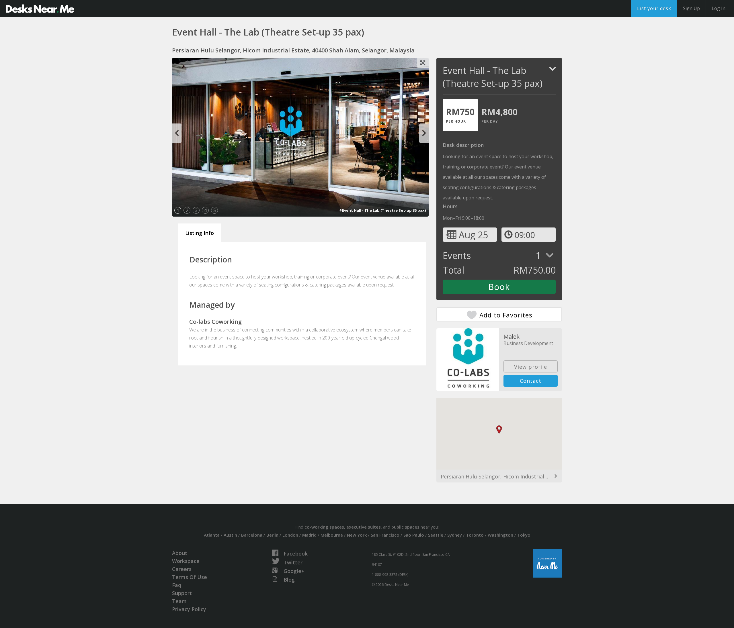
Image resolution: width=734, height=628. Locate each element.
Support (182, 593)
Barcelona (251, 535)
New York (357, 535)
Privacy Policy (189, 609)
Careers (182, 569)
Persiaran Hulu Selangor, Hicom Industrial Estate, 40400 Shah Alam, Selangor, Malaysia (499, 476)
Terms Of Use (189, 577)
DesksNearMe (40, 8)
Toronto (475, 535)
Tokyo (523, 535)
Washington (500, 535)
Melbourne (332, 535)
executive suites (363, 527)
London (290, 535)
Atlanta (212, 535)
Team (179, 601)
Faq (176, 585)
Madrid (309, 535)
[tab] (460, 115)
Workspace (186, 561)
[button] (499, 429)
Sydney (454, 535)
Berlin (272, 535)
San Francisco (385, 535)
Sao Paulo (413, 535)
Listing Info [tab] (199, 232)
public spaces (405, 527)
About (179, 553)
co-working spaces (324, 527)
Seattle (435, 535)
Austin (230, 535)
